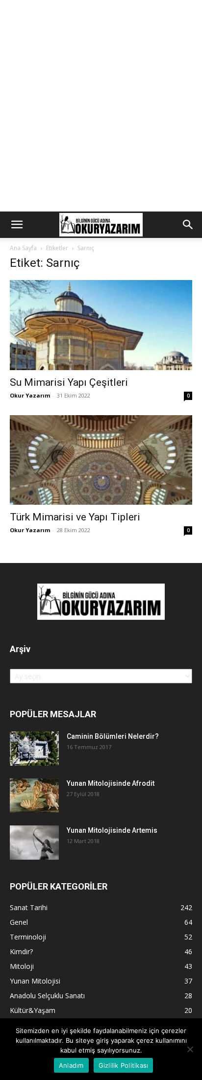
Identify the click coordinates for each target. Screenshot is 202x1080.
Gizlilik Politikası (124, 1065)
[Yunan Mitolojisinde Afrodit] (34, 795)
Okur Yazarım (30, 395)
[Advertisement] (101, 106)
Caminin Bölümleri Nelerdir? (113, 736)
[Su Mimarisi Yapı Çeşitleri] (101, 325)
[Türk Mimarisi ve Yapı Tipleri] (101, 460)
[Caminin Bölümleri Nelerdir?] (34, 748)
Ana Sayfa (23, 248)
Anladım (71, 1065)
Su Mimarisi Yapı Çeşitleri (69, 382)
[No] (190, 1049)
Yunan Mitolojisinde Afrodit (110, 783)
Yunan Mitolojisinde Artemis (112, 830)
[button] (16, 224)
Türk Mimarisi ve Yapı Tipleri (75, 517)
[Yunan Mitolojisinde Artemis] (34, 842)
